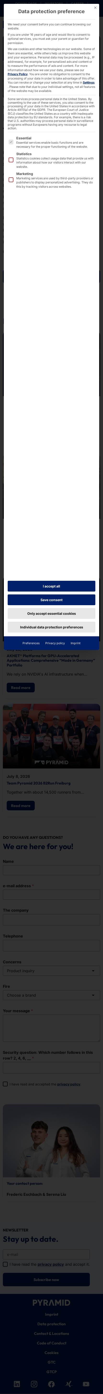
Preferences (31, 643)
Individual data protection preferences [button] (51, 627)
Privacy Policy (18, 74)
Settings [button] (89, 82)
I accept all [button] (51, 586)
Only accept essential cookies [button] (51, 613)
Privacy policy (55, 643)
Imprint (75, 643)
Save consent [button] (51, 600)
